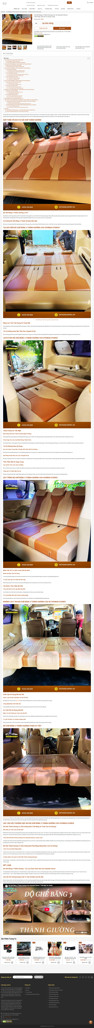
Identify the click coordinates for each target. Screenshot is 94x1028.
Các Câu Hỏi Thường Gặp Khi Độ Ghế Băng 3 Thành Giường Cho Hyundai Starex (21, 99)
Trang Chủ (16, 8)
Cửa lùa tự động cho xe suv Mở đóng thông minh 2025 (24, 958)
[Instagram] (86, 977)
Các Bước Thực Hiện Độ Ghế (12, 85)
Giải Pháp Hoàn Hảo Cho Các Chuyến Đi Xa (15, 75)
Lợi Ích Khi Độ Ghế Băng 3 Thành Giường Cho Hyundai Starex (17, 68)
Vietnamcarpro (6, 818)
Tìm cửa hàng (29, 992)
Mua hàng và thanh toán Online (56, 990)
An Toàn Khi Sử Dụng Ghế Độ (12, 94)
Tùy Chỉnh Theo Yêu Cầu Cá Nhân (14, 78)
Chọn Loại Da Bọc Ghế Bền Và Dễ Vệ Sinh (15, 92)
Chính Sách (70, 8)
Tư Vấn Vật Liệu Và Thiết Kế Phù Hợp (14, 84)
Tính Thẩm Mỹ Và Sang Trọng (12, 76)
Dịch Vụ (40, 8)
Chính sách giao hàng (53, 994)
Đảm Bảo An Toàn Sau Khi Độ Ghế (14, 102)
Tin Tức (57, 8)
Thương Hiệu (48, 8)
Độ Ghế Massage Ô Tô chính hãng (86, 958)
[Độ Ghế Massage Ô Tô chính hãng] (85, 948)
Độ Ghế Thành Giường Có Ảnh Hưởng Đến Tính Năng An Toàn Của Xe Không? (21, 101)
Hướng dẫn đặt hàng (53, 998)
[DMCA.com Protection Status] (39, 36)
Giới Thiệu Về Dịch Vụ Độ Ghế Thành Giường (14, 59)
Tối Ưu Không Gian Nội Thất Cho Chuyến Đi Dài (15, 66)
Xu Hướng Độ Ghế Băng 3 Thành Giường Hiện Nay (16, 62)
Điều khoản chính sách (54, 996)
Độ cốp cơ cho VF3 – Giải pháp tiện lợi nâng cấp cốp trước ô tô (70, 958)
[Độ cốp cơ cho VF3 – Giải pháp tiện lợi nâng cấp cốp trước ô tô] (70, 948)
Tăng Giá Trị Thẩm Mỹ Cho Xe (13, 79)
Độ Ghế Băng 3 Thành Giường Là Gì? (13, 61)
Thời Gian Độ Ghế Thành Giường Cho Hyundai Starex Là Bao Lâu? (19, 103)
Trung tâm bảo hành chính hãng (32, 994)
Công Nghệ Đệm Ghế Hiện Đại (13, 93)
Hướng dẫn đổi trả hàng (54, 1002)
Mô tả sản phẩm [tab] (8, 53)
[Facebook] (80, 977)
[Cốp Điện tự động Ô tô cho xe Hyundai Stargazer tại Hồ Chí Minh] (39, 948)
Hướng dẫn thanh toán (54, 1000)
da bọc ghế (18, 700)
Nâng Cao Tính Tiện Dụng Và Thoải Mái (14, 65)
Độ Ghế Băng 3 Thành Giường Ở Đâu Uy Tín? (14, 98)
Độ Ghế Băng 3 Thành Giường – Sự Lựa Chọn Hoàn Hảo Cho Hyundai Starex (21, 110)
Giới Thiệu (24, 8)
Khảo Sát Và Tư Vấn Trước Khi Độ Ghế (14, 82)
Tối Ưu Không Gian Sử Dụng (12, 73)
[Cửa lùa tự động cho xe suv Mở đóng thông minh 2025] (24, 948)
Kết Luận (6, 108)
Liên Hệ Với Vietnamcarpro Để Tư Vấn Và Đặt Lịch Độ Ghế (17, 111)
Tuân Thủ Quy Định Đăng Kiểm (13, 106)
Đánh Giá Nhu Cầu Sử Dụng (13, 83)
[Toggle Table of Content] (87, 58)
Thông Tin (27, 985)
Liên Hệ (78, 8)
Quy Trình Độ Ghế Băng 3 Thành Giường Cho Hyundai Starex (17, 80)
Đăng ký (38, 977)
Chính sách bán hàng (53, 992)
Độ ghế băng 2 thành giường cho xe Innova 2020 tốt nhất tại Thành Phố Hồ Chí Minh (55, 958)
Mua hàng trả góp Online (54, 988)
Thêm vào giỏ (43, 28)
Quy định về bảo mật (53, 1006)
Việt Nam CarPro (50, 1026)
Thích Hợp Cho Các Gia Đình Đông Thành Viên (16, 71)
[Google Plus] (89, 977)
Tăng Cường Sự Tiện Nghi (11, 69)
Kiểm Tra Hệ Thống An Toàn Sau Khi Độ (15, 95)
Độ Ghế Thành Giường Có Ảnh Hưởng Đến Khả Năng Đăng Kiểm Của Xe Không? (21, 104)
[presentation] (3, 28)
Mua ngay (62, 28)
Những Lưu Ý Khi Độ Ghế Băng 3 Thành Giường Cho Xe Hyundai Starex (19, 89)
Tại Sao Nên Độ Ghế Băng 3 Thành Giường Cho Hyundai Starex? (18, 64)
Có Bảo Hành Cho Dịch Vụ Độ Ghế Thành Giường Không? (18, 107)
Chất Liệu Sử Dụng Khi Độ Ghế (12, 90)
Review (63, 8)
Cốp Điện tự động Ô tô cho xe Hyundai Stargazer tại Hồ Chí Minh (39, 958)
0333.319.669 (40, 33)
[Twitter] (83, 977)
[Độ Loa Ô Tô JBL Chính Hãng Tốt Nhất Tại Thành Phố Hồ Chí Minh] (8, 948)
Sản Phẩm (32, 8)
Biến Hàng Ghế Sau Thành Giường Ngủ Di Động (16, 70)
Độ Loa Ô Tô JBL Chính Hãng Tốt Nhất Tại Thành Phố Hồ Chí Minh (8, 958)
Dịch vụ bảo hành (52, 1004)
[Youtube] (92, 977)
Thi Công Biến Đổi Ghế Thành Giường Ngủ (15, 88)
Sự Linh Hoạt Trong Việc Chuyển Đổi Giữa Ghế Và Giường (18, 74)
